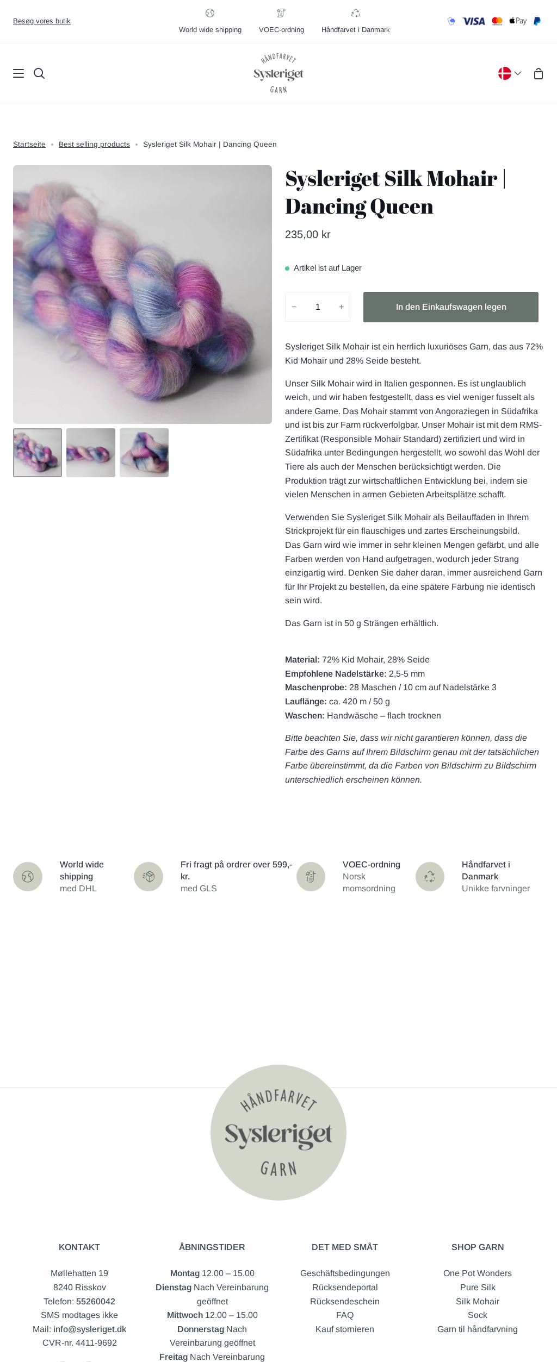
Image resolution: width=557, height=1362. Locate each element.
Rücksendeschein (345, 1301)
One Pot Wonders (477, 1273)
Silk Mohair (477, 1301)
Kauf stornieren (344, 1329)
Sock (477, 1315)
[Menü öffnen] (12, 73)
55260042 (95, 1301)
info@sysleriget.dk (89, 1329)
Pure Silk (478, 1287)
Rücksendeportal (345, 1287)
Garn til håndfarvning (477, 1329)
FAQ (345, 1315)
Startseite (29, 144)
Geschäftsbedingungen (345, 1273)
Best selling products (94, 144)
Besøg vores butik (42, 21)
